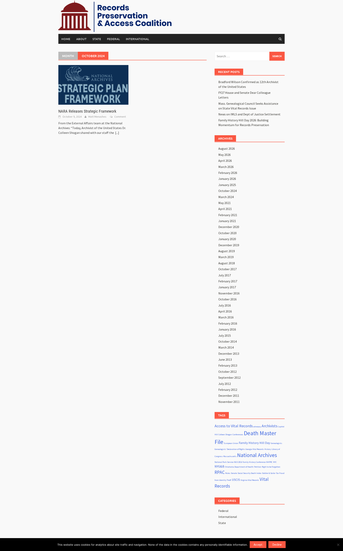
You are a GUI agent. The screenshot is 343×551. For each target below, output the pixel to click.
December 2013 (228, 354)
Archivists (269, 425)
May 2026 (224, 155)
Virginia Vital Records (250, 480)
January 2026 (227, 179)
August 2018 (226, 263)
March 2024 (226, 197)
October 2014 (227, 341)
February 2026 (227, 173)
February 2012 (227, 390)
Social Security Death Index (249, 473)
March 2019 (226, 257)
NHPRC (269, 462)
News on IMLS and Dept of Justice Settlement (249, 114)
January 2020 (227, 239)
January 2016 (227, 329)
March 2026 (226, 167)
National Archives (257, 455)
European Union (231, 443)
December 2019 (228, 245)
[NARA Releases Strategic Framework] (93, 84)
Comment (120, 116)
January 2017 (227, 287)
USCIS (236, 480)
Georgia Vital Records (255, 449)
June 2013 (225, 359)
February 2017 (227, 281)
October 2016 (227, 299)
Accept (258, 544)
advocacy (257, 426)
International (137, 39)
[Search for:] (250, 56)
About (81, 39)
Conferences (237, 434)
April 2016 (225, 311)
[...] (117, 133)
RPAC (220, 472)
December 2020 (228, 227)
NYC (275, 462)
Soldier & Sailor (269, 473)
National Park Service (224, 462)
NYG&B (219, 466)
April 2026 (225, 161)
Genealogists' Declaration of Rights (230, 449)
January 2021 (227, 221)
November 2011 (229, 402)
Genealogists (276, 443)
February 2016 (227, 323)
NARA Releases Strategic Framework (87, 111)
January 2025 (227, 185)
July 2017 (224, 275)
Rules (227, 473)
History (267, 449)
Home (65, 39)
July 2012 (224, 384)
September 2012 (229, 377)
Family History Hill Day (254, 443)
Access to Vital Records (234, 425)
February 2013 (227, 365)
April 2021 (225, 209)
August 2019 (226, 251)
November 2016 (229, 293)
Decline (277, 544)
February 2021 (227, 215)
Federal (113, 39)
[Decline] (338, 545)
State (96, 39)
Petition (257, 467)
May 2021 (224, 203)
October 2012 (227, 372)
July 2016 (224, 305)
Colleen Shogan (225, 434)
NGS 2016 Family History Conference (250, 462)
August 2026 (226, 148)
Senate (234, 473)
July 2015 (224, 335)
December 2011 (228, 396)
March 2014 (226, 347)
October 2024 (227, 191)
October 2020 (227, 233)
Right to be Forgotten (271, 467)
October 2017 (227, 269)
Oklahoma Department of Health (239, 467)
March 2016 (226, 317)
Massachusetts (230, 456)
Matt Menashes (97, 116)
